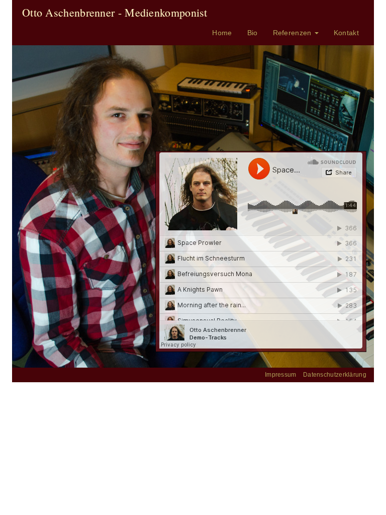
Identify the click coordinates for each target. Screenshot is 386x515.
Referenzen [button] (293, 33)
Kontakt (346, 33)
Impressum (281, 374)
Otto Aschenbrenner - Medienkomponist (115, 12)
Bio (252, 33)
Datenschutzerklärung (334, 374)
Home (222, 33)
